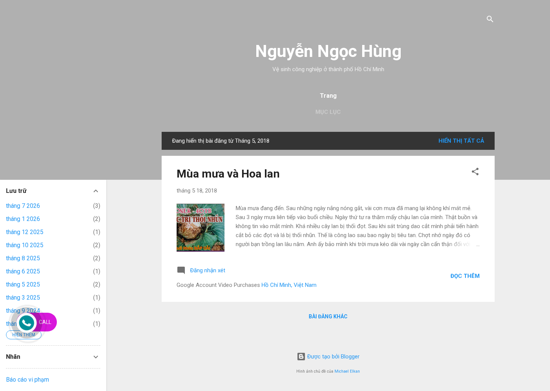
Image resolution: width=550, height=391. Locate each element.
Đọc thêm (465, 276)
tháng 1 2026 (23, 218)
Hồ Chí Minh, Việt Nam (289, 285)
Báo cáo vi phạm (27, 379)
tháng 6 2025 (23, 271)
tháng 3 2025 (23, 297)
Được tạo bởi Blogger (333, 356)
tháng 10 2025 (24, 245)
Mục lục (328, 112)
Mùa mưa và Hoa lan (228, 173)
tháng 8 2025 (23, 258)
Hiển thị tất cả (461, 140)
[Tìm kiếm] (490, 20)
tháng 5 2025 (23, 284)
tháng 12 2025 (24, 232)
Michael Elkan (347, 371)
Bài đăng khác (328, 316)
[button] (475, 173)
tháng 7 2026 (23, 205)
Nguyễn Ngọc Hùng (328, 51)
